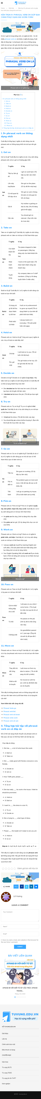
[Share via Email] (36, 887)
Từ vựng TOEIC (7, 1073)
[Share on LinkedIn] (31, 887)
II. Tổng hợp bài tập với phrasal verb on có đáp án (18, 128)
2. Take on (7, 104)
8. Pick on (7, 118)
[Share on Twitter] (27, 887)
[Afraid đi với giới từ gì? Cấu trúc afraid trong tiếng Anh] (20, 972)
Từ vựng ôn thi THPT (9, 1078)
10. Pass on (8, 123)
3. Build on (7, 106)
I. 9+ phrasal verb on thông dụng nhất (14, 99)
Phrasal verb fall (9, 711)
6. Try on (7, 113)
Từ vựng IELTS (7, 1067)
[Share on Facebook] (22, 887)
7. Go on (7, 116)
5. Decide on (8, 111)
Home (3, 8)
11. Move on (8, 125)
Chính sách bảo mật (8, 1044)
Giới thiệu (5, 1033)
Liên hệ (4, 1039)
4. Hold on (7, 108)
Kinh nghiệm (6, 1084)
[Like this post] (16, 887)
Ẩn (21, 95)
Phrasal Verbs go (9, 708)
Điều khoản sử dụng (8, 1050)
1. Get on (7, 101)
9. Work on (8, 121)
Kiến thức (11, 8)
